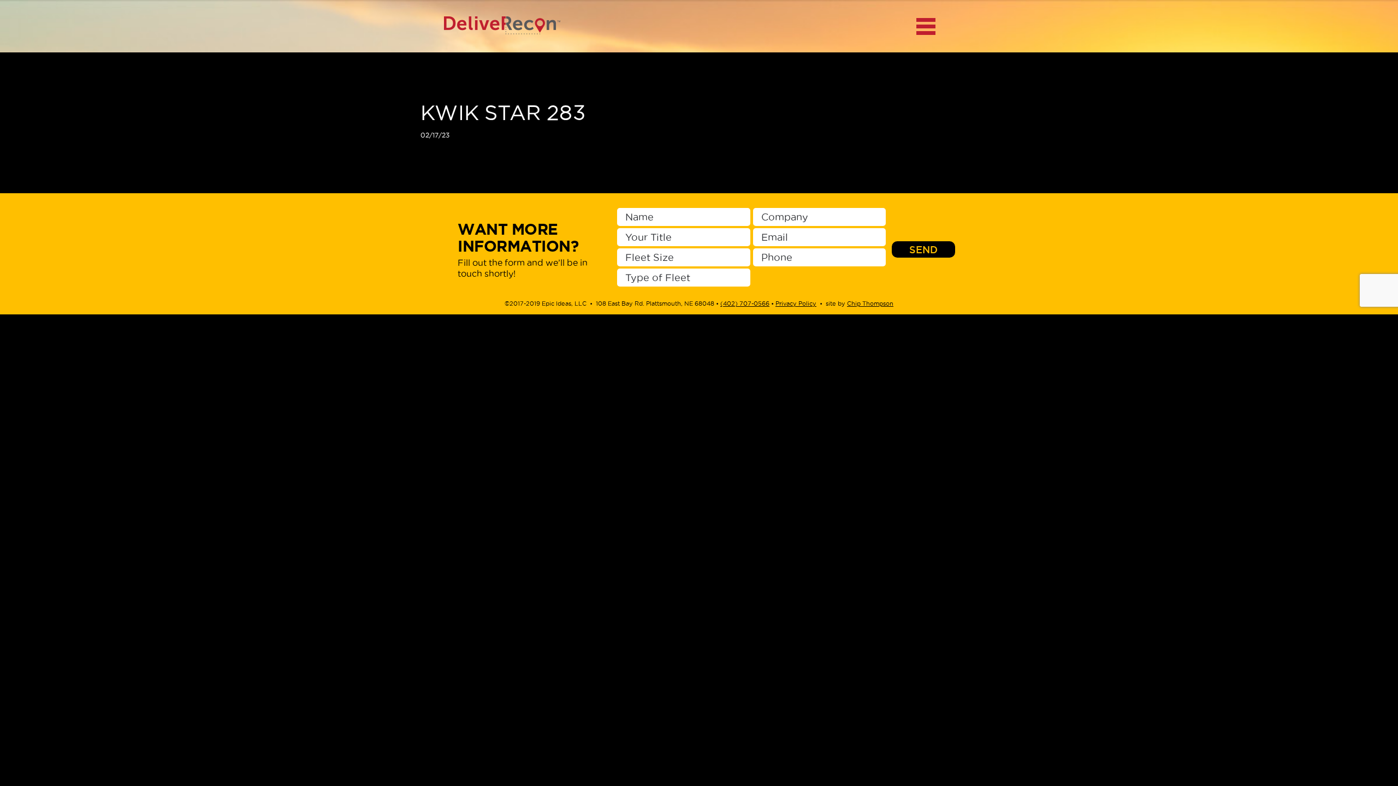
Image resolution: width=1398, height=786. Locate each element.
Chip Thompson (870, 303)
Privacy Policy (795, 303)
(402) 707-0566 (744, 303)
